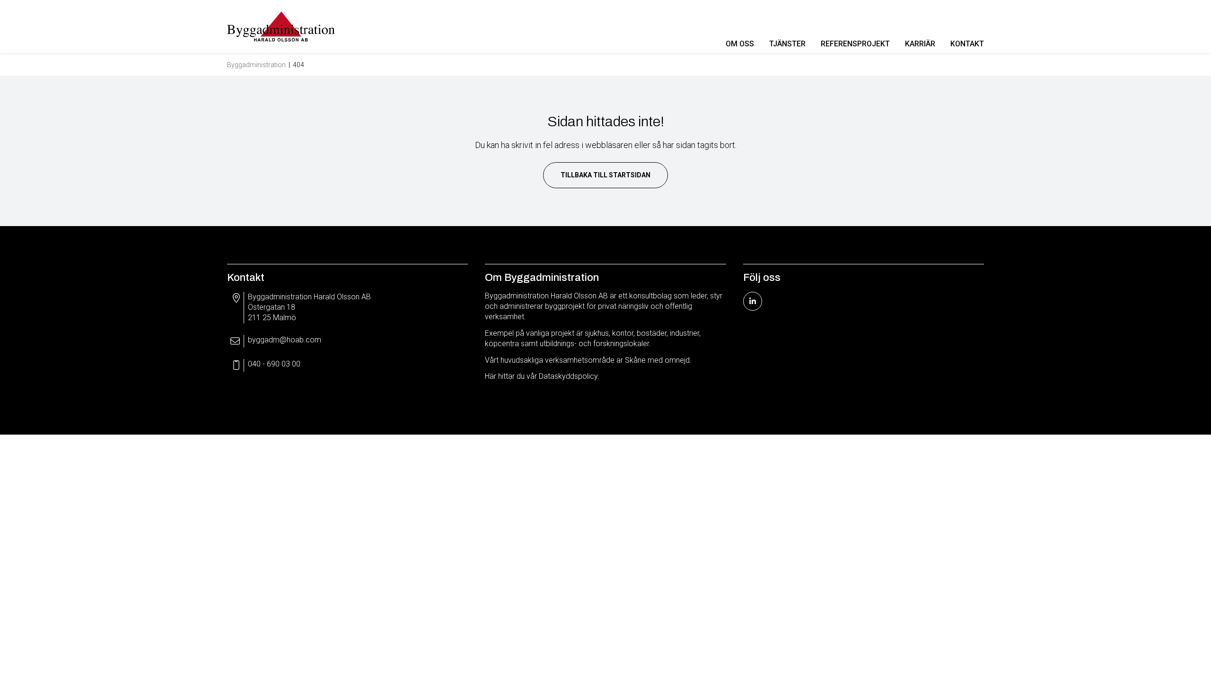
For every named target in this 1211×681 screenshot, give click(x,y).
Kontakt (967, 43)
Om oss (740, 43)
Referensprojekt (855, 43)
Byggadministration (256, 65)
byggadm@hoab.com (284, 339)
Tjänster (787, 43)
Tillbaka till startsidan (605, 175)
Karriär (920, 43)
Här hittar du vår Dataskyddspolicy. (542, 376)
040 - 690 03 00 (274, 363)
